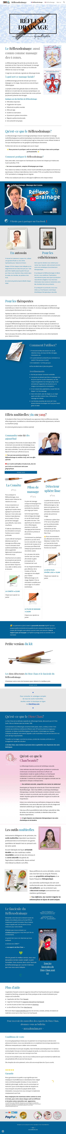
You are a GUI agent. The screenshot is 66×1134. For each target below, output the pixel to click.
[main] (33, 24)
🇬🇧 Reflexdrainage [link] (49, 2)
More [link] (58, 2)
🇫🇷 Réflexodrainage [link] (36, 2)
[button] (64, 2)
